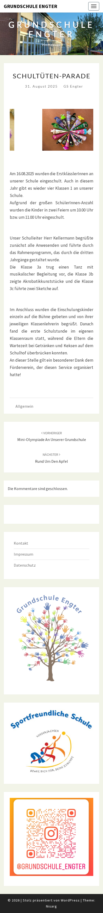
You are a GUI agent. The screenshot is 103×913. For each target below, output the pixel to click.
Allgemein (24, 406)
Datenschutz (25, 565)
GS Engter (73, 86)
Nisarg (51, 906)
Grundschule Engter (30, 6)
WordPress (70, 900)
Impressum (23, 554)
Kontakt (21, 543)
